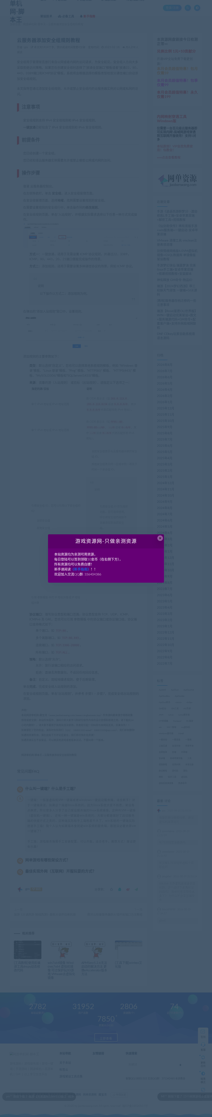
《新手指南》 (81, 569)
